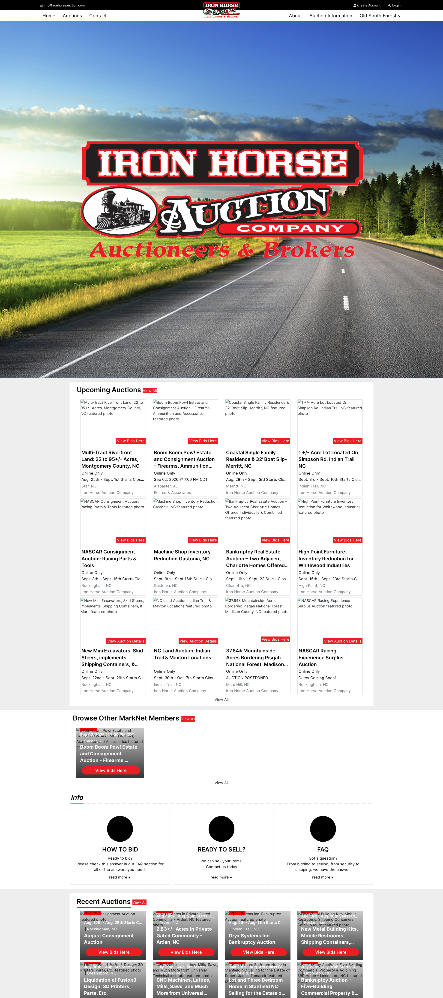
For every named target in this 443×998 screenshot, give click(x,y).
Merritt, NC (236, 486)
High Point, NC (312, 585)
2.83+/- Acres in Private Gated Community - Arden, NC (184, 935)
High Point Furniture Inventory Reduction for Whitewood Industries (326, 558)
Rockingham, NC (96, 585)
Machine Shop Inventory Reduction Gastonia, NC (182, 555)
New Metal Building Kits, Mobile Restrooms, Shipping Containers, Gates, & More (329, 936)
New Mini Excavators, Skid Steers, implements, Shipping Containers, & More (112, 658)
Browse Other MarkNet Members (126, 718)
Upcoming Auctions (109, 390)
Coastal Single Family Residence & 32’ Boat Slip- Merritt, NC (256, 459)
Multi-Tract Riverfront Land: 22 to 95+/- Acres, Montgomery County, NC (110, 459)
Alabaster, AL (166, 486)
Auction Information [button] (330, 15)
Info (77, 797)
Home (48, 15)
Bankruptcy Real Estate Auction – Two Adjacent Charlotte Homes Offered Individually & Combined (255, 559)
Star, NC (88, 486)
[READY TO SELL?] (221, 829)
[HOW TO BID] (120, 829)
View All (150, 390)
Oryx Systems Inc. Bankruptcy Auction (252, 939)
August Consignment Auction (109, 939)
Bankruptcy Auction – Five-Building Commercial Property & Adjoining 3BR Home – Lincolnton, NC (328, 987)
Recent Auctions (104, 901)
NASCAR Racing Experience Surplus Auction (321, 657)
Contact (98, 15)
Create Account (369, 5)
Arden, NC (168, 922)
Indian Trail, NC (312, 486)
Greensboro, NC (101, 973)
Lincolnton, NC (317, 973)
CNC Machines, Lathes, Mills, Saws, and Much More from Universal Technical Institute (183, 987)
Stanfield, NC (244, 973)
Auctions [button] (72, 15)
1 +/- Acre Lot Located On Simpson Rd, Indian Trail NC (328, 459)
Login (396, 5)
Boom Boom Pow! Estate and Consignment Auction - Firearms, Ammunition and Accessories (184, 459)
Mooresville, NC (173, 973)
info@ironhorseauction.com (64, 5)
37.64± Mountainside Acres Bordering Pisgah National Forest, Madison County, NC (255, 658)
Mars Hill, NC (238, 684)
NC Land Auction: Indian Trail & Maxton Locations (182, 654)
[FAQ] (323, 829)
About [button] (295, 15)
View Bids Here (131, 441)
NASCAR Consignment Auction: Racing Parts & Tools (108, 558)
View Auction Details (126, 641)
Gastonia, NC (166, 585)
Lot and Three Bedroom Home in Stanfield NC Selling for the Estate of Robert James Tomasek (256, 987)
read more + (120, 877)
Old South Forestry (380, 15)
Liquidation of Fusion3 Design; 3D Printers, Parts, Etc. (110, 986)
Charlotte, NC (238, 585)
